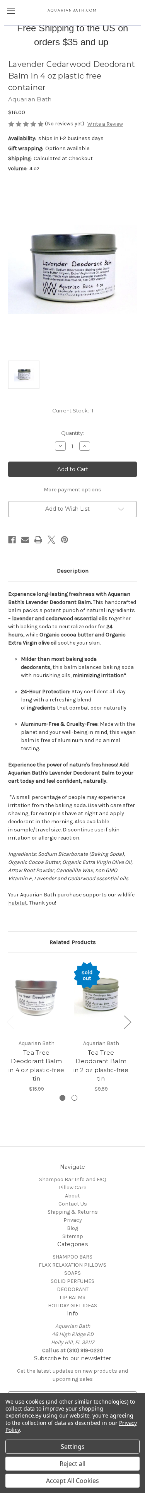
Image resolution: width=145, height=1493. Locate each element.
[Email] (25, 539)
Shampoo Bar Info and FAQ (72, 1179)
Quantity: (72, 433)
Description (73, 570)
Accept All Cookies (72, 1480)
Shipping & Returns (73, 1212)
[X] (51, 539)
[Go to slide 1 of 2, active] (62, 1098)
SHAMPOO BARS (72, 1257)
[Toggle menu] (10, 10)
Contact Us (72, 1204)
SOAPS (72, 1273)
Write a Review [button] (105, 124)
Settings (73, 1446)
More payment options (72, 489)
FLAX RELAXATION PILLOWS (72, 1265)
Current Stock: (72, 410)
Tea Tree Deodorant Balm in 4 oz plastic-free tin (36, 1066)
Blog (72, 1228)
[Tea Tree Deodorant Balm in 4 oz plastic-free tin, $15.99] (36, 998)
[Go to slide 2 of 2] (74, 1098)
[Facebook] (12, 539)
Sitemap (72, 1236)
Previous (10, 1021)
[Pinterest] (64, 539)
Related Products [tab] (72, 942)
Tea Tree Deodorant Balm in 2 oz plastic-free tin (101, 1066)
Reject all (72, 1463)
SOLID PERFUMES (72, 1281)
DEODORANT (73, 1289)
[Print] (38, 539)
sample (23, 829)
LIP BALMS (72, 1297)
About (72, 1195)
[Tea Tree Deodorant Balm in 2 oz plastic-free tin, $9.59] (101, 998)
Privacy (72, 1220)
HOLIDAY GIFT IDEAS (72, 1305)
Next (127, 1021)
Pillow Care (72, 1187)
